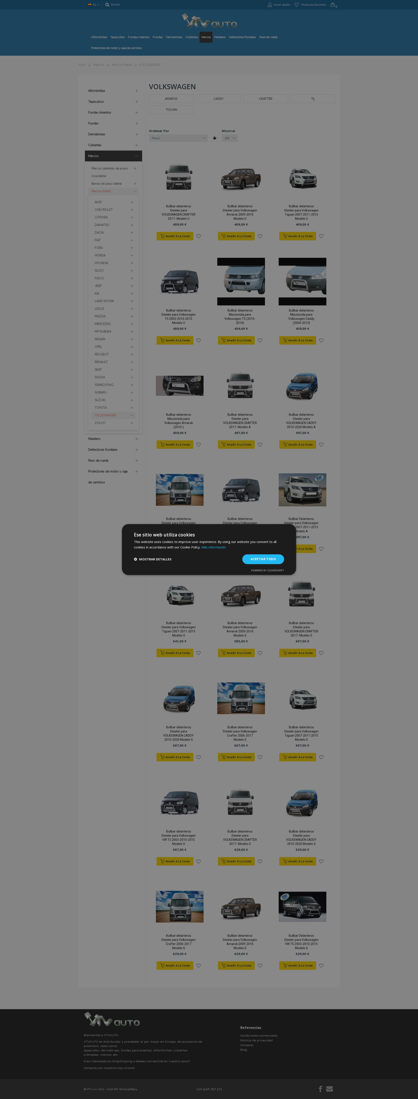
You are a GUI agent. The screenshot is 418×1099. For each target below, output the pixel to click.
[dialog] (209, 549)
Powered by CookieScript (267, 570)
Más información (213, 547)
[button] (153, 559)
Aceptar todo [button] (263, 559)
